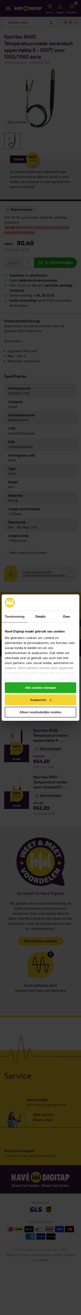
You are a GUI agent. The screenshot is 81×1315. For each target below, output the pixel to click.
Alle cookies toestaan (40, 687)
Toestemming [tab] (15, 616)
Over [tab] (66, 616)
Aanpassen (38, 700)
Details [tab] (41, 616)
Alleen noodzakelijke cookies (40, 712)
